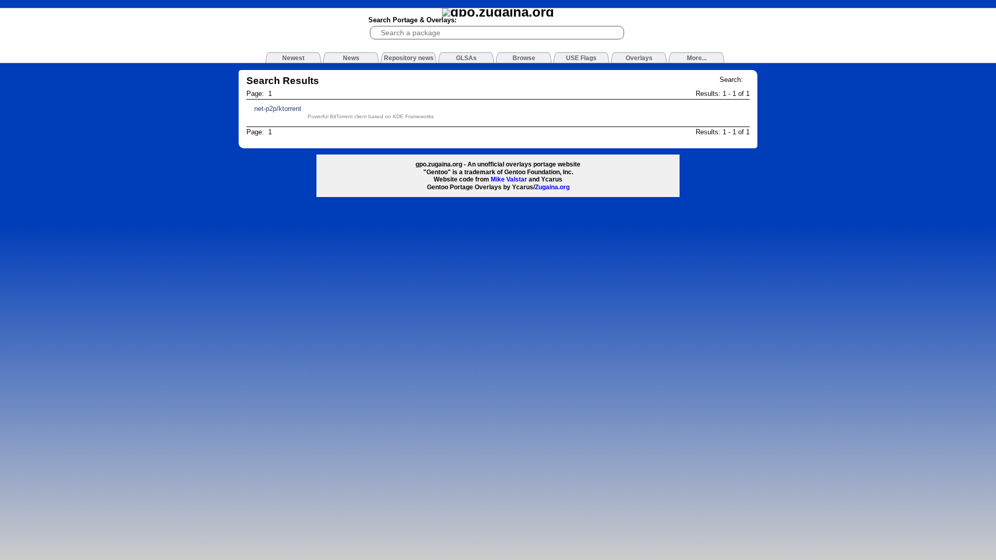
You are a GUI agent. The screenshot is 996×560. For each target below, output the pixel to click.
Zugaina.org (552, 187)
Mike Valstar (509, 179)
